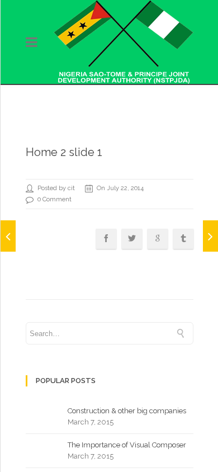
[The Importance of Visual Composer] (8, 236)
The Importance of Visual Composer (127, 445)
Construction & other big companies (127, 411)
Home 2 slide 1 (64, 152)
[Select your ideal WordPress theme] (210, 236)
